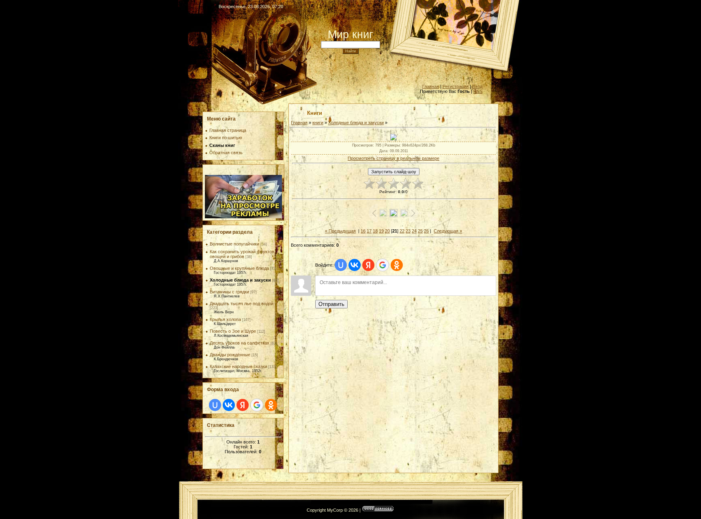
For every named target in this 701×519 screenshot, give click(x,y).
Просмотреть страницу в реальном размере (393, 158)
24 (414, 230)
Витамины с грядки (229, 291)
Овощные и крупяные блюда (239, 268)
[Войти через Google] (256, 404)
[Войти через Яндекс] (243, 405)
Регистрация (456, 86)
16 (363, 230)
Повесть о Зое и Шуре (233, 331)
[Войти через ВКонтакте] (229, 405)
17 (369, 230)
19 (381, 230)
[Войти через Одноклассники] (271, 405)
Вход (477, 86)
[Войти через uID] (215, 405)
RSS (477, 91)
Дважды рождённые (230, 354)
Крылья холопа (225, 319)
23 (408, 230)
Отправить (331, 304)
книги (317, 122)
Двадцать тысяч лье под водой (241, 303)
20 (387, 230)
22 (402, 230)
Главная (430, 86)
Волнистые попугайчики (234, 243)
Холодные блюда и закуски (240, 280)
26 (426, 230)
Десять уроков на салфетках (239, 342)
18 (375, 230)
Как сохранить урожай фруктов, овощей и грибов (242, 254)
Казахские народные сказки (238, 366)
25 (420, 230)
